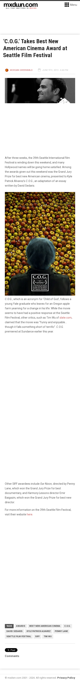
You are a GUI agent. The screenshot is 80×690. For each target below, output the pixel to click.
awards (20, 626)
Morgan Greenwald (21, 70)
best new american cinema (44, 626)
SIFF (37, 636)
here (29, 514)
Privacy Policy (66, 677)
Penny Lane (61, 631)
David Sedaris (14, 631)
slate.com (66, 317)
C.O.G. (67, 626)
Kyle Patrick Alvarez (39, 631)
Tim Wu (48, 636)
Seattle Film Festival (18, 636)
